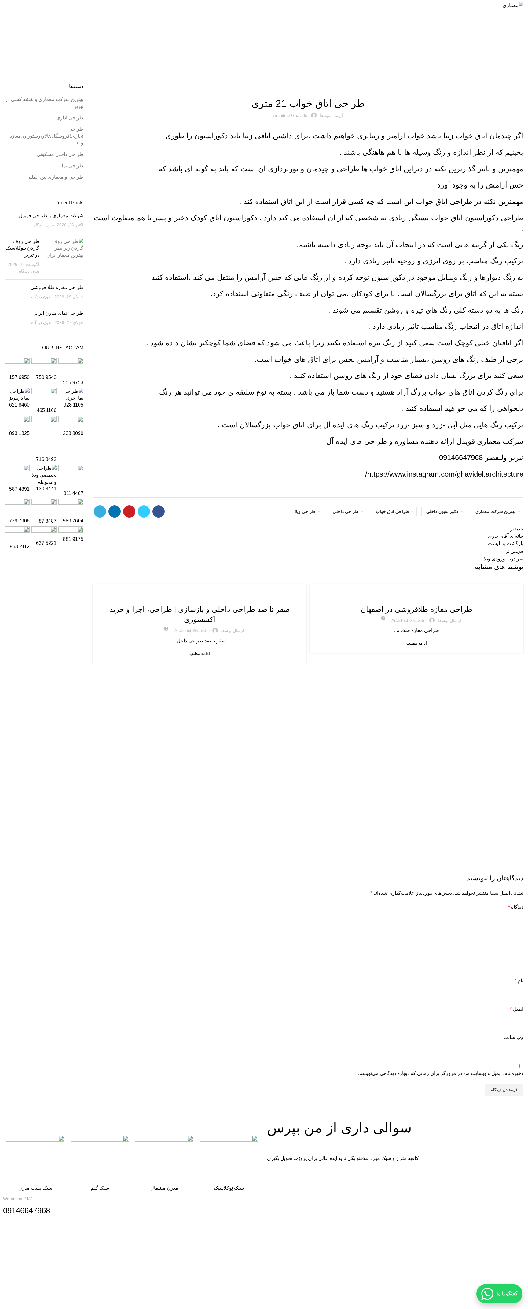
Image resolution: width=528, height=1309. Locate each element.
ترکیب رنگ (506, 261)
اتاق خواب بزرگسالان (272, 425)
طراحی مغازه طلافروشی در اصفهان (416, 609)
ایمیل (516, 1009)
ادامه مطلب (416, 643)
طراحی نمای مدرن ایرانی (57, 313)
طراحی (347, 169)
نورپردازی (283, 169)
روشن (393, 310)
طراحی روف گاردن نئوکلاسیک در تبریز (22, 248)
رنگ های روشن (455, 359)
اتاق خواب (470, 136)
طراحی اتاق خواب (392, 511)
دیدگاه (515, 906)
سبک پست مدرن (35, 1188)
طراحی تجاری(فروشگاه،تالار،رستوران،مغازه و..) (382, 595)
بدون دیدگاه (44, 224)
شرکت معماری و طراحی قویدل (51, 215)
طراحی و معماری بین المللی (54, 177)
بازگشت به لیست (505, 543)
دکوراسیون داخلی (442, 511)
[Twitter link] (144, 511)
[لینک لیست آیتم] (264, 1263)
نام (519, 980)
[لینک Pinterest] (129, 511)
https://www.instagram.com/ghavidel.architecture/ (444, 474)
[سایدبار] (520, 1301)
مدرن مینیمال (164, 1188)
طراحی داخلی (345, 511)
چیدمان (317, 169)
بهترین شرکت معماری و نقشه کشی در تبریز (455, 595)
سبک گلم (100, 1188)
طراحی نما (72, 165)
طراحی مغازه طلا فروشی (57, 287)
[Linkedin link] (114, 511)
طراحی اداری (69, 117)
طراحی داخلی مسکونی (258, 49)
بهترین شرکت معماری (495, 511)
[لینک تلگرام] (100, 511)
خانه (283, 49)
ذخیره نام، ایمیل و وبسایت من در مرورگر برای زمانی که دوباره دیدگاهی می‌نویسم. (440, 1073)
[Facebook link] (158, 511)
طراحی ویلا (305, 511)
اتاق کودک (206, 218)
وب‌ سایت (513, 1037)
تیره (418, 310)
